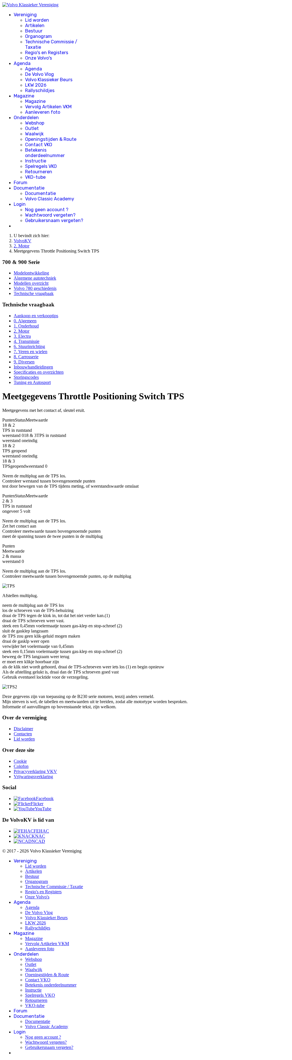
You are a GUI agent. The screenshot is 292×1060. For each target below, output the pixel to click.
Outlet (32, 128)
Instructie (35, 161)
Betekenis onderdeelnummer (45, 152)
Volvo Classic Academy (49, 199)
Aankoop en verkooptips (36, 315)
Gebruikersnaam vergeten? (54, 220)
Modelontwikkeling (31, 272)
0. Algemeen (25, 320)
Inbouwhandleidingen (33, 367)
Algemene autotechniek (35, 278)
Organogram (38, 36)
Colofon (21, 766)
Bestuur (33, 31)
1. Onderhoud (26, 326)
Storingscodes (26, 377)
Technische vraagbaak (34, 293)
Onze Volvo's (38, 58)
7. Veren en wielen (30, 351)
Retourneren (38, 171)
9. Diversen (24, 361)
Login (20, 204)
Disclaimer (23, 728)
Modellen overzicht (31, 283)
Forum (20, 182)
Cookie (20, 761)
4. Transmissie (26, 341)
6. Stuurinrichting (29, 346)
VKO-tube (35, 177)
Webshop (34, 123)
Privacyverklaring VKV (35, 771)
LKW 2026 (35, 85)
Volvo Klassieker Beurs (48, 79)
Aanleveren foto (42, 112)
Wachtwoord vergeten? (50, 215)
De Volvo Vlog (39, 74)
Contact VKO (38, 144)
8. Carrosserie (26, 356)
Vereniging (25, 14)
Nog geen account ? (46, 209)
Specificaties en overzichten (39, 372)
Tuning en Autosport (32, 382)
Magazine (24, 96)
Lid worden (37, 20)
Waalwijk (34, 134)
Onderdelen (26, 117)
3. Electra (22, 336)
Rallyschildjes (39, 90)
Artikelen (34, 25)
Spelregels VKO (41, 166)
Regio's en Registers (46, 52)
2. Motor (21, 331)
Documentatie (29, 188)
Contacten (23, 733)
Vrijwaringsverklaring (33, 776)
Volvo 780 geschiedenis (35, 288)
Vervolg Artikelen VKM (48, 106)
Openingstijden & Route (50, 139)
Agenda (22, 63)
